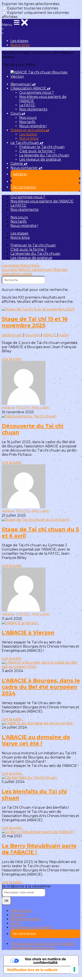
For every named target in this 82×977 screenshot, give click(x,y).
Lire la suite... (12, 719)
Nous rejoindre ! (33, 126)
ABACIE (24, 270)
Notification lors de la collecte (32, 970)
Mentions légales (25, 919)
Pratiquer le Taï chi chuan (42, 147)
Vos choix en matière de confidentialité (45, 961)
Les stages (19, 41)
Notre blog (20, 45)
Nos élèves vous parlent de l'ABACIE (41, 201)
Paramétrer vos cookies (30, 927)
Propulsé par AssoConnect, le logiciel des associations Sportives (42, 946)
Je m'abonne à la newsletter (26, 886)
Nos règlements (33, 109)
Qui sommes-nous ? (36, 92)
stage (27, 274)
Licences (17, 915)
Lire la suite (11, 359)
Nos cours (28, 118)
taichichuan (42, 270)
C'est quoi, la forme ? (37, 151)
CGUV (15, 923)
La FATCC (27, 105)
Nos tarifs (27, 122)
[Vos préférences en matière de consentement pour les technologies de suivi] (74, 969)
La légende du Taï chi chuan (44, 155)
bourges (9, 270)
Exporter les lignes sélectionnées (30, 4)
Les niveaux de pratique (40, 159)
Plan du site (20, 911)
